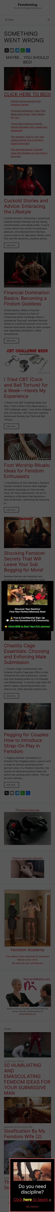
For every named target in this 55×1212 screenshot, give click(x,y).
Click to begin (32, 1199)
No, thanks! (32, 1206)
